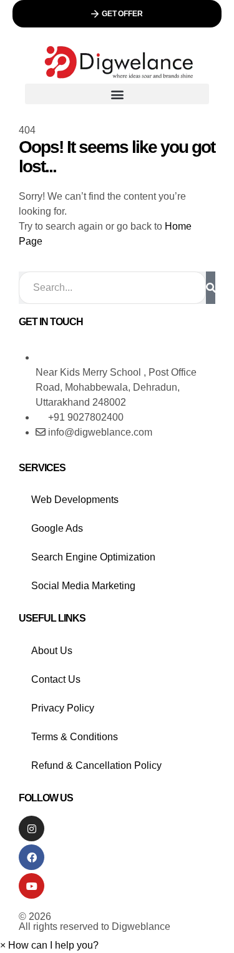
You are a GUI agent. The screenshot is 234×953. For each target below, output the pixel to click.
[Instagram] (31, 828)
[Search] (210, 287)
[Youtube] (31, 886)
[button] (117, 13)
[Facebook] (31, 857)
